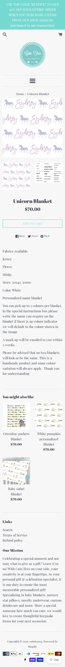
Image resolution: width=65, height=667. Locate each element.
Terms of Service (15, 535)
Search (7, 529)
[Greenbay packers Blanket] (16, 415)
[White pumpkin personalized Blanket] (49, 415)
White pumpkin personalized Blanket (48, 438)
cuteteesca (36, 641)
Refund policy (13, 540)
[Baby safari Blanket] (16, 470)
